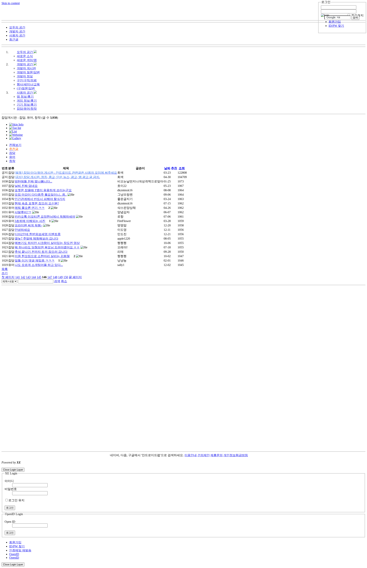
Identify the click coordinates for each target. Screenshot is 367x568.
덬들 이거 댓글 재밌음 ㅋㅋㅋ (34, 260)
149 (60, 277)
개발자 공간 (25, 64)
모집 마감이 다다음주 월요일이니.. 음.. (41, 194)
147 (49, 277)
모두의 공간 (25, 52)
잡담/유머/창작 (27, 108)
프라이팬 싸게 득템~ (28, 225)
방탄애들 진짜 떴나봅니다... (33, 181)
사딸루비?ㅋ (23, 212)
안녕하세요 (22, 229)
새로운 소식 (25, 56)
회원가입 (335, 21)
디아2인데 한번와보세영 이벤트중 (38, 234)
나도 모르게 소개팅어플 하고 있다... (39, 265)
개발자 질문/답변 (28, 72)
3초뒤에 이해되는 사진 (30, 221)
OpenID (14, 554)
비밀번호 (11, 489)
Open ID (10, 521)
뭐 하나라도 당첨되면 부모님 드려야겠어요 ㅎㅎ (47, 247)
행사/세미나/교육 (28, 84)
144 (33, 277)
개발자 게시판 (26, 68)
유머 (12, 157)
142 (23, 277)
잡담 (12, 153)
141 (17, 277)
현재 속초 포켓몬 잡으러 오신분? (37, 203)
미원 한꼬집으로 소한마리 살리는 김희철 (42, 256)
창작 (12, 161)
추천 (174, 168)
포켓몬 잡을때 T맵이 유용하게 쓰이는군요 (43, 190)
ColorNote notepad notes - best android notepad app (33, 466)
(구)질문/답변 (26, 88)
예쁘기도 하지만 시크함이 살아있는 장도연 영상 (47, 243)
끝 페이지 (75, 277)
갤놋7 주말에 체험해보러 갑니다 (36, 238)
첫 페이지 (8, 277)
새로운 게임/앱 (27, 60)
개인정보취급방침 (235, 455)
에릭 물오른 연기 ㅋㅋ (30, 207)
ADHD (252, 455)
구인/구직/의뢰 (27, 80)
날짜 (167, 168)
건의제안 (203, 455)
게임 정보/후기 (27, 100)
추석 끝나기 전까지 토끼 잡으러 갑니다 (41, 251)
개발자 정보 (25, 76)
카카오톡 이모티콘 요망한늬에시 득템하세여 (45, 216)
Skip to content (11, 3)
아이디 (9, 481)
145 (39, 277)
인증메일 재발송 (20, 550)
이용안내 (190, 455)
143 (28, 277)
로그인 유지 (16, 500)
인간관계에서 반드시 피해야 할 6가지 (40, 199)
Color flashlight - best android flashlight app (91, 466)
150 (65, 277)
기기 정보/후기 (27, 104)
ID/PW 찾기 (336, 25)
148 (55, 277)
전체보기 (15, 145)
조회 (182, 168)
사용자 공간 (25, 92)
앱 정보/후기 (25, 96)
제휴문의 (216, 455)
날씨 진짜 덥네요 (26, 185)
